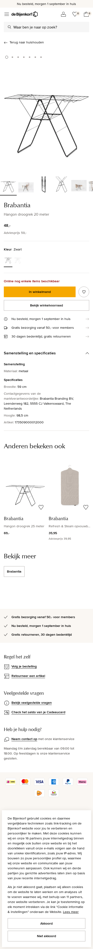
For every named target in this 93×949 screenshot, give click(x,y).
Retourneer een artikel (28, 675)
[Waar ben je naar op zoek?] (9, 27)
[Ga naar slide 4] (24, 57)
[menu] (6, 14)
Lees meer (71, 912)
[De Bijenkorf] (24, 14)
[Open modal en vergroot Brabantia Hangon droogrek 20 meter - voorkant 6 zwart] (46, 110)
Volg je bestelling (24, 666)
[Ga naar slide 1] (7, 57)
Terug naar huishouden (27, 42)
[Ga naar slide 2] (12, 57)
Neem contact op (24, 738)
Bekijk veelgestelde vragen (31, 702)
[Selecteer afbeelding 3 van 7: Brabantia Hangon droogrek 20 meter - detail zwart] (43, 184)
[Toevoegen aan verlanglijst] (83, 292)
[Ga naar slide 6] (35, 57)
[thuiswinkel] (53, 796)
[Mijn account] (63, 14)
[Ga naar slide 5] (29, 57)
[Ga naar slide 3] (18, 57)
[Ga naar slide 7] (41, 57)
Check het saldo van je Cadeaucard (38, 712)
